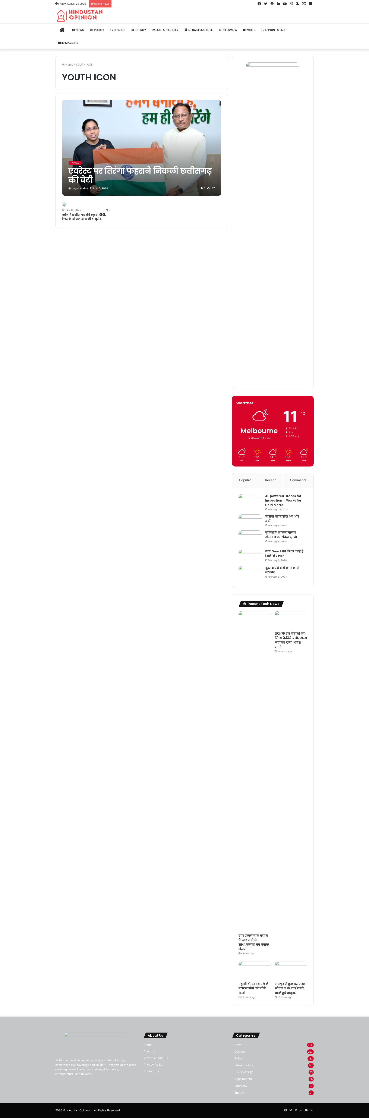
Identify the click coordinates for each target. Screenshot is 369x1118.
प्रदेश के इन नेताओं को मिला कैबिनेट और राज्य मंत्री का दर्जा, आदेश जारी (291, 640)
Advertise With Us (156, 1058)
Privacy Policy (153, 1064)
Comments (298, 480)
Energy (140, 30)
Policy (98, 30)
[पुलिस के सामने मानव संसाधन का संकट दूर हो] (250, 538)
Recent (270, 480)
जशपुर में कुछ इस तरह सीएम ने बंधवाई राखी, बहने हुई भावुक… (290, 988)
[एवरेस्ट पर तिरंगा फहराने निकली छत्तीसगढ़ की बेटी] (141, 148)
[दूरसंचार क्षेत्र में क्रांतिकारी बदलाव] (250, 573)
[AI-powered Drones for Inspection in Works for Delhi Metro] (250, 502)
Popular (245, 480)
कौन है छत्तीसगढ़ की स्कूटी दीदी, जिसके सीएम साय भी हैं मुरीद (84, 217)
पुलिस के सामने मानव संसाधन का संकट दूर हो (281, 534)
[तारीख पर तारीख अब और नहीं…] (250, 520)
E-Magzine (70, 42)
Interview (229, 30)
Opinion (119, 30)
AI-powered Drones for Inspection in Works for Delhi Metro (283, 500)
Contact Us (151, 1071)
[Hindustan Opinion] (80, 15)
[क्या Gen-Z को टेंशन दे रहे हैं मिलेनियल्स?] (250, 556)
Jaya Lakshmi (80, 188)
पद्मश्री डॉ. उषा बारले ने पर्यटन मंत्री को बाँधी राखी (253, 988)
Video (251, 30)
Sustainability (167, 30)
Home (68, 64)
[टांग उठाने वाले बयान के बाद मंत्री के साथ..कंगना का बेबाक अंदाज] (255, 771)
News (79, 30)
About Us (150, 1051)
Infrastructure (200, 30)
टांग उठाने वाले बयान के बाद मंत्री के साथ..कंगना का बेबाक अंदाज (254, 942)
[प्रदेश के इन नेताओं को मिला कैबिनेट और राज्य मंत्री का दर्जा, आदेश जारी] (291, 620)
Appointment (274, 30)
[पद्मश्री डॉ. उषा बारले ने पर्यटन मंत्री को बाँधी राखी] (255, 970)
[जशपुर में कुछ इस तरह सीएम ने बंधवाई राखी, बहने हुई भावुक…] (291, 970)
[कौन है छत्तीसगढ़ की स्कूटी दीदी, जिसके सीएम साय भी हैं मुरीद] (64, 204)
